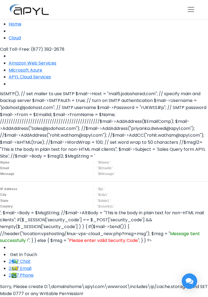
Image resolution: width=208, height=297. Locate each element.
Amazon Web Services (32, 63)
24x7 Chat (20, 261)
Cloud (15, 38)
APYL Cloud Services (30, 77)
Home (15, 24)
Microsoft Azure (25, 70)
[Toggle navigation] (191, 9)
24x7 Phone (21, 275)
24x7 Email (20, 268)
